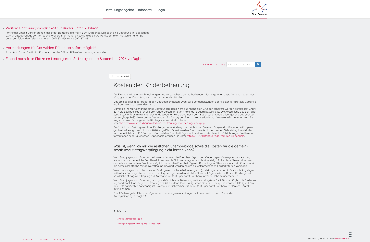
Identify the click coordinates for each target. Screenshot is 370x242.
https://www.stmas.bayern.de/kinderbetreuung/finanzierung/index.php (162, 123)
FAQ (223, 64)
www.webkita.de (341, 238)
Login (161, 10)
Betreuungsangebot (119, 10)
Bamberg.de (59, 239)
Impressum (28, 239)
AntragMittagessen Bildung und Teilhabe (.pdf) (139, 223)
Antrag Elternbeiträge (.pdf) (130, 218)
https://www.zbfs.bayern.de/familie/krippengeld (215, 136)
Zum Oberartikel (121, 76)
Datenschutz (43, 239)
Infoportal (145, 10)
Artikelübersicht (209, 64)
